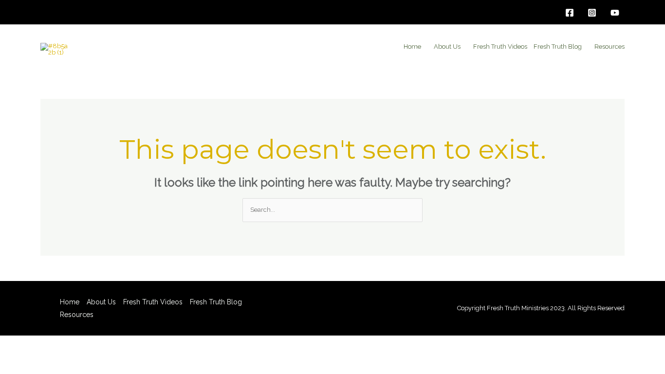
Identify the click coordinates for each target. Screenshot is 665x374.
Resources (609, 46)
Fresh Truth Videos (500, 46)
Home (412, 46)
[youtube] (616, 12)
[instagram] (593, 12)
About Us (447, 46)
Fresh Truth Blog (558, 46)
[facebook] (571, 12)
